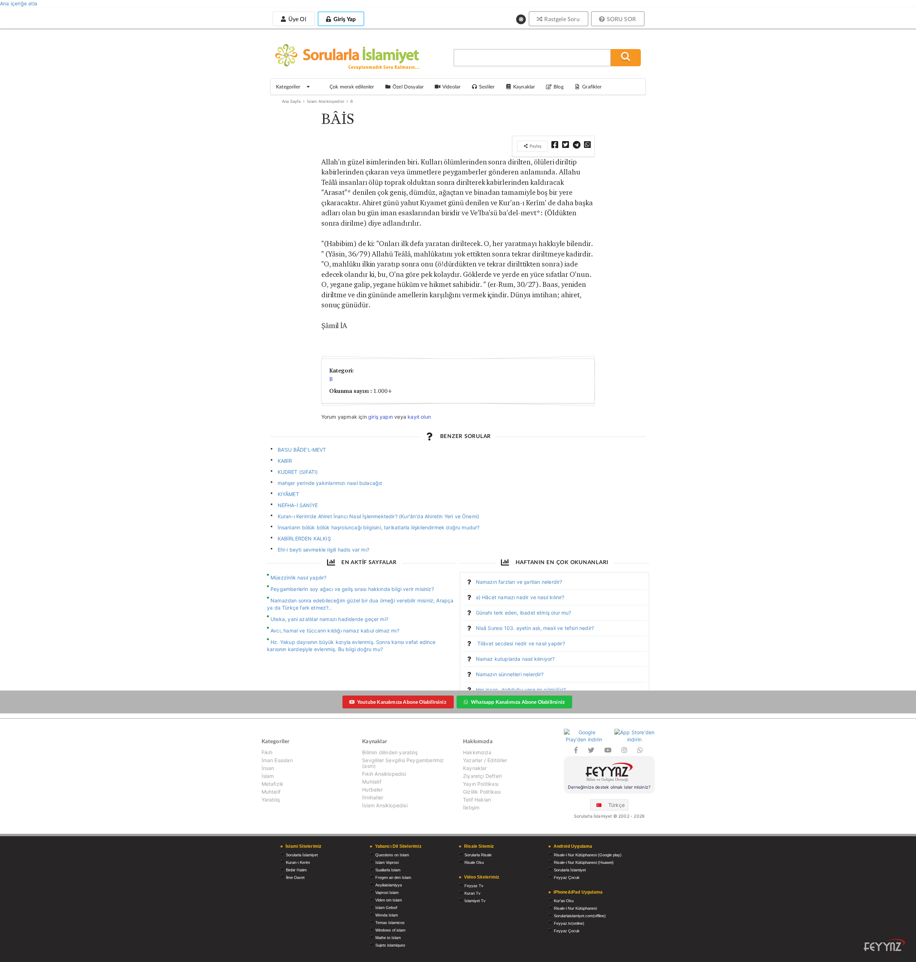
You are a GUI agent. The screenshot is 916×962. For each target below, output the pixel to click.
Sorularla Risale (478, 855)
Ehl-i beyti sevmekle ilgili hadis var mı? (323, 550)
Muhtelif (271, 792)
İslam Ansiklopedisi (325, 101)
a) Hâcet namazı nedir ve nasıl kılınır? (520, 597)
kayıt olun (419, 417)
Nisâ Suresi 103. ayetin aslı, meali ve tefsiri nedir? (535, 628)
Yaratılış (271, 800)
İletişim (471, 807)
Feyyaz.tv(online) (569, 923)
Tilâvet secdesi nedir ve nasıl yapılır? (520, 643)
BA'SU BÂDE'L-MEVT (302, 450)
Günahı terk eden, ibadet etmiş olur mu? (523, 613)
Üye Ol (296, 18)
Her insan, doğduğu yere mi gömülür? (521, 690)
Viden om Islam (388, 900)
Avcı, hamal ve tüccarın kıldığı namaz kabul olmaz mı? (335, 630)
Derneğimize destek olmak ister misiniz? (609, 787)
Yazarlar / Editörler (485, 760)
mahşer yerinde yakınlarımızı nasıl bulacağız (330, 483)
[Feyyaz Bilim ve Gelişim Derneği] (609, 773)
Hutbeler (372, 790)
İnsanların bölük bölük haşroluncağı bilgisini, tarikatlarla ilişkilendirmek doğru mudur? (379, 527)
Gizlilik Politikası (482, 792)
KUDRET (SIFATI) (298, 472)
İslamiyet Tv (475, 901)
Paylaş (534, 146)
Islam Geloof (386, 907)
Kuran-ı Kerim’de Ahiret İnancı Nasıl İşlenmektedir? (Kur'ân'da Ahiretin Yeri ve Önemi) (378, 516)
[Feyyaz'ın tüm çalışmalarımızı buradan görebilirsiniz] (884, 945)
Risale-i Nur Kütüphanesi (575, 908)
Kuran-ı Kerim (298, 862)
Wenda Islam (386, 915)
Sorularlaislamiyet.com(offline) (580, 916)
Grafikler (591, 86)
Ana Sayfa (291, 101)
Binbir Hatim (296, 870)
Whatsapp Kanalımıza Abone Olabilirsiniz (518, 702)
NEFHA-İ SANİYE (298, 505)
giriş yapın (380, 417)
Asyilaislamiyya (388, 885)
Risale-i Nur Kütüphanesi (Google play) (588, 855)
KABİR (285, 461)
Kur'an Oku (564, 901)
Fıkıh (267, 752)
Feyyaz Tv (473, 886)
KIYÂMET (288, 494)
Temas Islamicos (390, 922)
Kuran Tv (472, 893)
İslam (268, 776)
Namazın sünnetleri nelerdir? (510, 674)
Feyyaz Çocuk (567, 877)
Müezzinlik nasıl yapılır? (299, 577)
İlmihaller (372, 797)
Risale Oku (474, 862)
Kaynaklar (475, 768)
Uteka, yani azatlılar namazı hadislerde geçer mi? (329, 619)
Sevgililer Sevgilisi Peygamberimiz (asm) (403, 763)
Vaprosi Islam (387, 892)
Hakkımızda (477, 752)
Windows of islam (390, 930)
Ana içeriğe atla (18, 3)
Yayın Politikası (480, 784)
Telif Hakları (477, 800)
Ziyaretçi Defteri (482, 776)
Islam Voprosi (387, 862)
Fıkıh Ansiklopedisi (384, 774)
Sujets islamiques (390, 945)
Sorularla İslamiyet (302, 855)
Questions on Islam (392, 855)
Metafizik (273, 784)
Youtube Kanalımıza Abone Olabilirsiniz (401, 702)
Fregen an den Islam (393, 877)
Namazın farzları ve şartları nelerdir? (519, 582)
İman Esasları (277, 760)
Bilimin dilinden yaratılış (390, 752)
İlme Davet (295, 877)
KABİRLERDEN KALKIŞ (304, 538)
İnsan (268, 768)
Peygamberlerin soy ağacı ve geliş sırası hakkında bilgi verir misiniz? (352, 589)
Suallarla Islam (387, 870)
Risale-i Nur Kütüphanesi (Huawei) (584, 862)
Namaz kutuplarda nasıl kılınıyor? (515, 659)
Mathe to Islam (388, 937)
